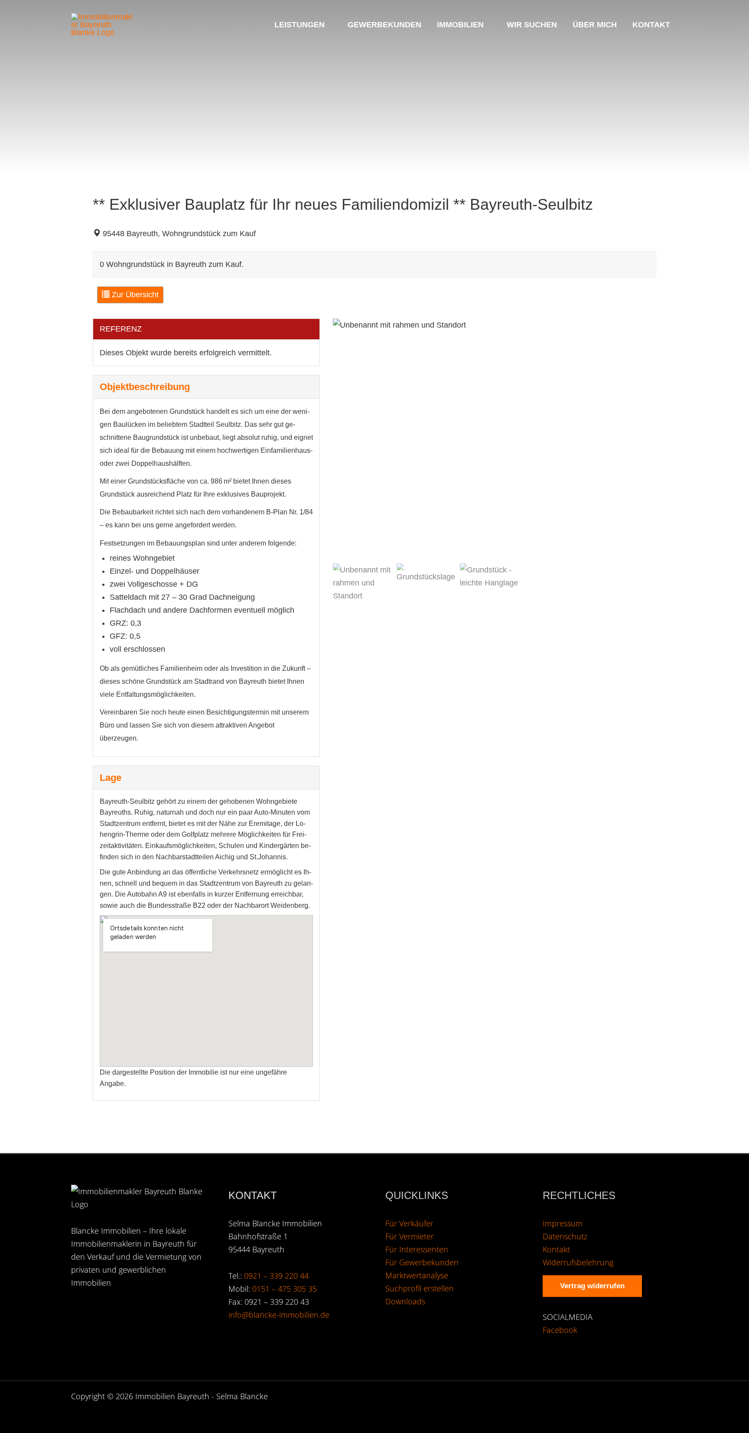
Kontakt (556, 1249)
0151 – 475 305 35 (284, 1289)
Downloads (405, 1301)
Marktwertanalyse (416, 1275)
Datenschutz (565, 1236)
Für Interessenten (416, 1249)
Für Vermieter (409, 1236)
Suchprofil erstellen (419, 1288)
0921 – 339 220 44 (276, 1276)
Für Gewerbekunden (422, 1262)
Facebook (560, 1330)
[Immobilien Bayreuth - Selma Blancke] (103, 24)
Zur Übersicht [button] (134, 294)
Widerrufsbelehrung (578, 1262)
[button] (328, 25)
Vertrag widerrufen (592, 1286)
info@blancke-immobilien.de (278, 1315)
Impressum (563, 1223)
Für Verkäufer (409, 1223)
